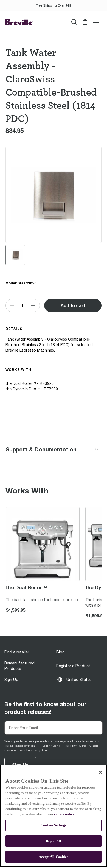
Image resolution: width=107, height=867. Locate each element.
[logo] (19, 22)
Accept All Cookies (53, 857)
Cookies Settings (53, 825)
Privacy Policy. (81, 746)
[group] (15, 255)
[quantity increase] (33, 305)
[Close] (100, 772)
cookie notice (64, 814)
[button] (85, 22)
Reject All (53, 841)
